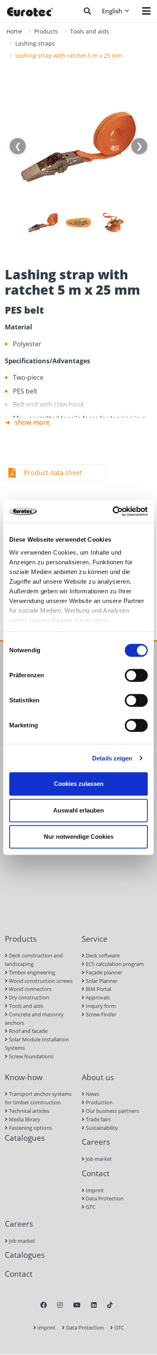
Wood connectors (30, 989)
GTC (90, 1206)
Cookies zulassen (78, 783)
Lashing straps (35, 43)
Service (94, 938)
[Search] (87, 11)
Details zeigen (112, 758)
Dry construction (28, 997)
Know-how (24, 1077)
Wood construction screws (40, 980)
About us (98, 1077)
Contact (95, 1173)
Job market (98, 1158)
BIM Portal (98, 989)
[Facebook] (43, 1305)
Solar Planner (101, 980)
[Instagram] (60, 1305)
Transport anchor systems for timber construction (38, 1098)
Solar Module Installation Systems (37, 1043)
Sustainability (101, 1127)
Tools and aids (89, 31)
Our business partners (112, 1110)
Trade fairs (98, 1119)
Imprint (94, 1190)
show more (32, 422)
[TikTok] (110, 1305)
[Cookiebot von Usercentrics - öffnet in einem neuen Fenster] (113, 511)
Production (99, 1102)
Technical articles (28, 1110)
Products (46, 31)
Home (14, 31)
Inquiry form (100, 1005)
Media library (24, 1119)
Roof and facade (28, 1031)
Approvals (97, 997)
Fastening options (30, 1127)
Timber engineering (31, 972)
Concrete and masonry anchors (34, 1018)
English (112, 11)
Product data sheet (53, 472)
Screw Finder (100, 1014)
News (92, 1093)
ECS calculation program (114, 964)
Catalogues (25, 1137)
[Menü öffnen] (146, 10)
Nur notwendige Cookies (79, 836)
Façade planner (103, 972)
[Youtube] (77, 1305)
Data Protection (104, 1198)
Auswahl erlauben (78, 810)
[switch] (136, 675)
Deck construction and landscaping (34, 960)
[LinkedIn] (94, 1305)
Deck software (102, 955)
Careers (96, 1141)
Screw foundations (31, 1056)
